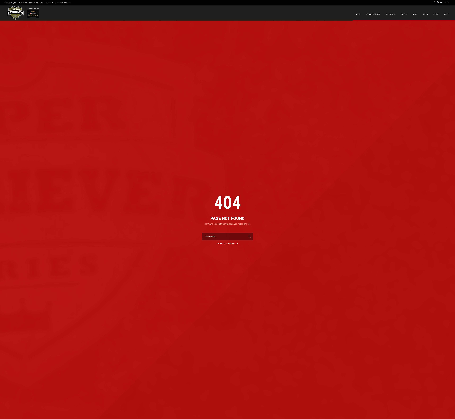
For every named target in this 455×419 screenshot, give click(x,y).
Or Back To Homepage (227, 243)
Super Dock (390, 14)
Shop (446, 14)
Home (358, 14)
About (436, 14)
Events (404, 14)
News (415, 14)
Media (425, 14)
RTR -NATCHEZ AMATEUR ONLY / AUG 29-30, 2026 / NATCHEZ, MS (45, 3)
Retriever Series (373, 14)
